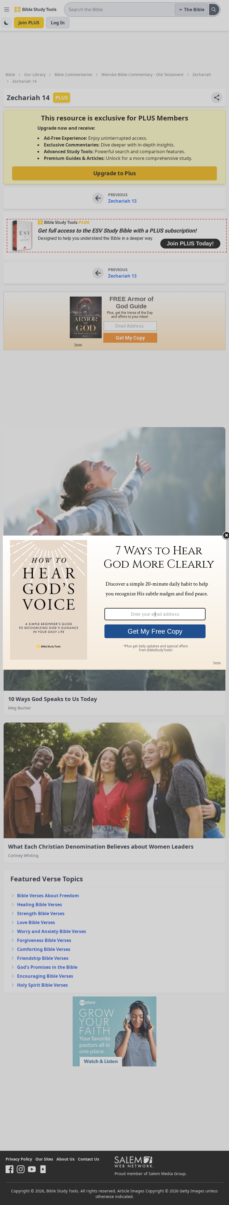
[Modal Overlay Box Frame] (114, 603)
